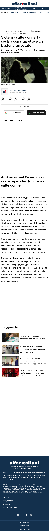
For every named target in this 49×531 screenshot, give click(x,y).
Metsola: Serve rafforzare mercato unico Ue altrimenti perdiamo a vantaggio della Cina (33, 361)
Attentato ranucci (29, 12)
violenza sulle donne (12, 120)
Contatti (6, 497)
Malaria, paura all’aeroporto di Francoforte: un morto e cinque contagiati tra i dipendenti (32, 349)
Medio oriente (15, 12)
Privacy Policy (24, 522)
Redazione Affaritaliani (18, 90)
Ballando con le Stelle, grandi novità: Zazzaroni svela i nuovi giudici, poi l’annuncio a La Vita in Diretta (32, 373)
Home (3, 31)
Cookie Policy (24, 526)
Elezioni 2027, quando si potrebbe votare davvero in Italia (33, 337)
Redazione (6, 504)
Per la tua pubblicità (10, 508)
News (10, 31)
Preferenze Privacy (24, 529)
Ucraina (40, 12)
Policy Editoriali (8, 501)
